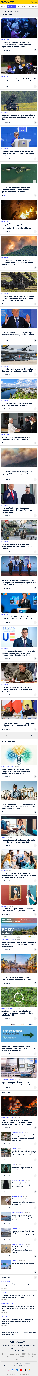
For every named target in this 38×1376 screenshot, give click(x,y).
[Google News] (29, 1370)
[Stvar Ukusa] (19, 1360)
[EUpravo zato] (7, 2)
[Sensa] (21, 1357)
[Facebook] (12, 1370)
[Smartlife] (14, 1357)
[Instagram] (8, 1370)
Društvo (10, 11)
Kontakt (16, 1363)
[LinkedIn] (17, 1370)
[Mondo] (5, 1354)
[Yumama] (29, 1357)
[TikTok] (25, 1370)
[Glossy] (34, 1354)
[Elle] (24, 1354)
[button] (6, 50)
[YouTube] (21, 1370)
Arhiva (28, 736)
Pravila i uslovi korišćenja (11, 1365)
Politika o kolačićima (24, 1363)
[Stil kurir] (29, 1354)
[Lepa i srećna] (7, 1357)
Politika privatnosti (24, 1365)
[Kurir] (12, 1354)
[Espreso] (18, 1354)
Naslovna (3, 11)
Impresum (10, 1363)
